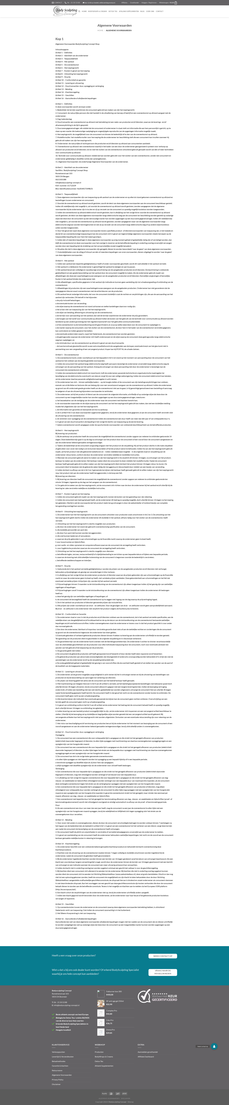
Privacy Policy (57, 1079)
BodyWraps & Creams (97, 11)
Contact (160, 11)
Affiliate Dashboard (146, 1056)
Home (84, 11)
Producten (99, 1052)
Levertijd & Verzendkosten (63, 1056)
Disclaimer (56, 1084)
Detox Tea (113, 11)
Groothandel (134, 3)
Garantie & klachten (60, 1066)
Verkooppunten (58, 1052)
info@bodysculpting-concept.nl (66, 1005)
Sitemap (131, 1102)
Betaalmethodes (58, 1061)
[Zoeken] (79, 11)
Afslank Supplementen (129, 11)
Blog (142, 11)
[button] (214, 1046)
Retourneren (57, 1070)
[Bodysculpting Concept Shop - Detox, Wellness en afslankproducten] (65, 11)
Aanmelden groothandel (148, 1052)
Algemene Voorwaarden (62, 1075)
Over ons (150, 11)
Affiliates (124, 3)
